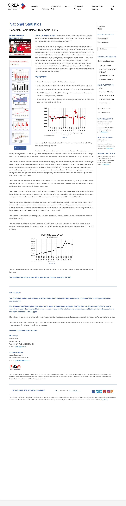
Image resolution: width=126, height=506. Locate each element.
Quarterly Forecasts (103, 109)
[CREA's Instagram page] (109, 380)
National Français (103, 42)
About (101, 88)
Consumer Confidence (106, 99)
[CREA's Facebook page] (94, 380)
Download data (20, 148)
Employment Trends (105, 92)
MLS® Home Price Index (104, 61)
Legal (83, 389)
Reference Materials (105, 79)
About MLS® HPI (104, 66)
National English (102, 39)
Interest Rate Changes (106, 96)
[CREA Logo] (17, 4)
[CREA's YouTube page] (105, 380)
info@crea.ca (73, 380)
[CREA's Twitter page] (101, 380)
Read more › (110, 160)
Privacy (87, 389)
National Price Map (103, 113)
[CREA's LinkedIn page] (97, 380)
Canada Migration (105, 103)
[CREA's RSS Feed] (112, 380)
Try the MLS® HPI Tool (106, 76)
